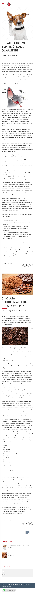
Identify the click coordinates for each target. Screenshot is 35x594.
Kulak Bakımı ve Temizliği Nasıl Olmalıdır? (14, 46)
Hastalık (22, 311)
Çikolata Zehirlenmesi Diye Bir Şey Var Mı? (15, 302)
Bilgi (16, 55)
